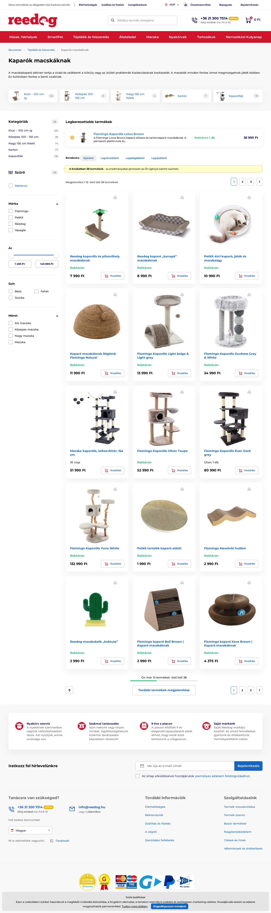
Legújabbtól (159, 158)
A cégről (151, 831)
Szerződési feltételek (159, 840)
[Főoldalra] (32, 20)
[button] (115, 197)
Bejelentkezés (249, 4)
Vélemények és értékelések (243, 848)
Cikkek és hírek (235, 840)
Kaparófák (33, 156)
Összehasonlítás (200, 4)
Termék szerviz (234, 815)
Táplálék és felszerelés (41, 49)
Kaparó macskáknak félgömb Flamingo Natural (93, 355)
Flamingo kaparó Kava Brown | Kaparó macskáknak (228, 643)
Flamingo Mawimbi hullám (225, 548)
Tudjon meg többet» (135, 906)
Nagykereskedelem (238, 831)
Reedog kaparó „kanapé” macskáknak (157, 258)
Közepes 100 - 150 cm (33, 136)
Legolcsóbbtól (110, 158)
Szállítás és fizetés (112, 4)
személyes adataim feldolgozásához (222, 776)
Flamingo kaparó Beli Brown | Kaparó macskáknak (160, 643)
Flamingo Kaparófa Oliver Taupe (162, 451)
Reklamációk (154, 815)
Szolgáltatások (137, 4)
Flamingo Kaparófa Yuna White (94, 548)
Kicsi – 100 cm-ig (33, 130)
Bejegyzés (225, 4)
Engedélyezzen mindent (169, 906)
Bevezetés (14, 49)
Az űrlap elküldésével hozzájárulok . (196, 776)
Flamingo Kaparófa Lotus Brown (119, 134)
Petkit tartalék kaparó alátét (159, 548)
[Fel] (69, 690)
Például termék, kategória (136, 20)
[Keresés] (113, 20)
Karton (33, 149)
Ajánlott (88, 158)
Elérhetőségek (88, 4)
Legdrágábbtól (135, 158)
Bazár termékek (235, 823)
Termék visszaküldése (239, 806)
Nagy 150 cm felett (33, 143)
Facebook (62, 840)
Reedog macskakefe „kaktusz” (94, 642)
